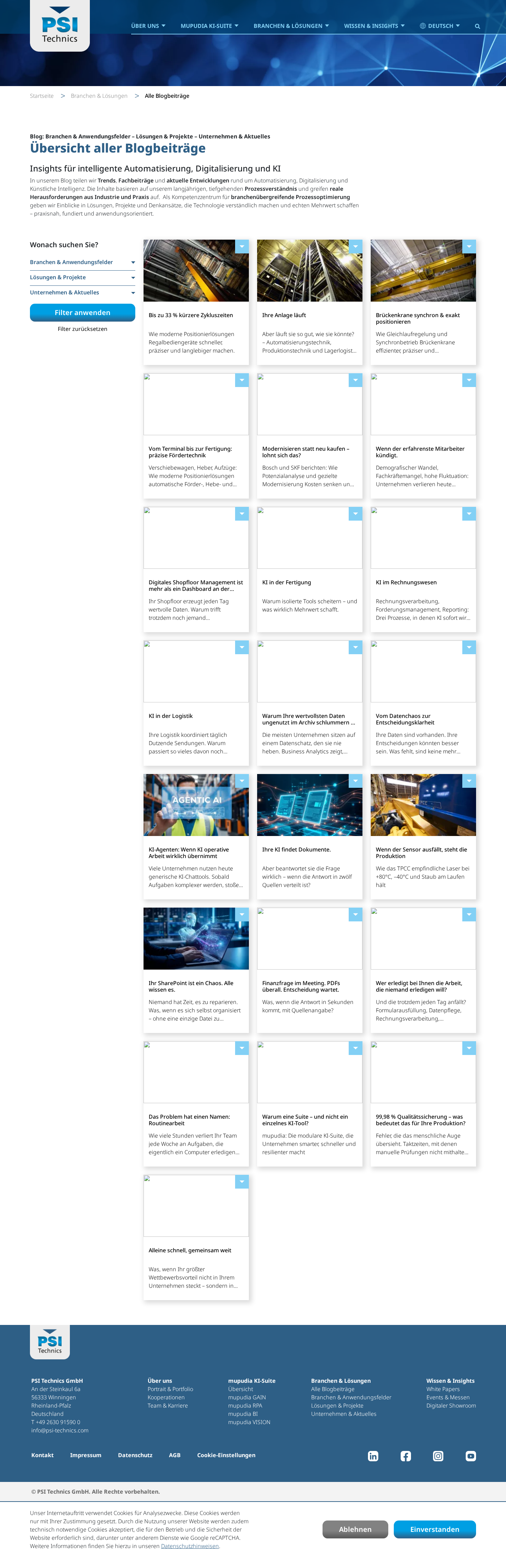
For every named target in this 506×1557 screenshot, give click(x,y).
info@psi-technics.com (59, 1430)
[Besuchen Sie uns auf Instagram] (438, 1458)
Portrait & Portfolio (170, 1389)
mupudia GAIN (247, 1397)
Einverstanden (435, 1529)
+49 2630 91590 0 (58, 1422)
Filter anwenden (82, 312)
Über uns (145, 26)
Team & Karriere (168, 1405)
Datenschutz (135, 1455)
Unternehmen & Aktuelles (344, 1414)
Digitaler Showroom (451, 1405)
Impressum (86, 1455)
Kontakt (42, 1455)
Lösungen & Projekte (337, 1405)
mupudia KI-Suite (206, 26)
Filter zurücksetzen (82, 329)
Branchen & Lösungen (288, 26)
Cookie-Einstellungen (226, 1455)
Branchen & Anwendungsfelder (351, 1397)
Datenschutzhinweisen (190, 1546)
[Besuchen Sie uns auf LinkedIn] (373, 1458)
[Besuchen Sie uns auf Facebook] (406, 1458)
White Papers (443, 1389)
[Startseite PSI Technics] (60, 26)
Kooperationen (166, 1397)
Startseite (42, 96)
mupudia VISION (249, 1422)
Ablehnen (355, 1529)
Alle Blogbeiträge (333, 1389)
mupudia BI (243, 1414)
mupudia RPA (245, 1405)
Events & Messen (448, 1397)
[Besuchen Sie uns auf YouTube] (471, 1458)
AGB (175, 1455)
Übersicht (240, 1389)
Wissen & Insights (371, 26)
